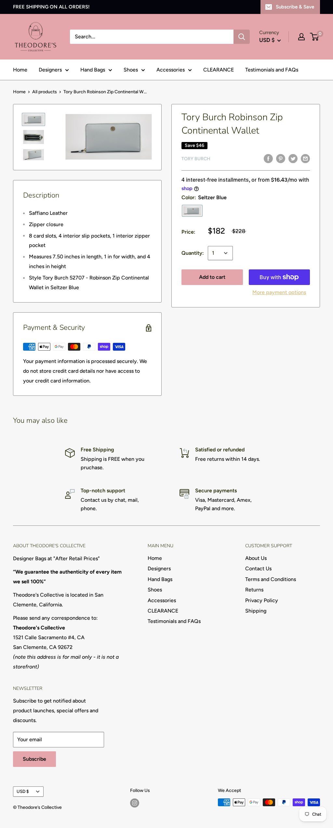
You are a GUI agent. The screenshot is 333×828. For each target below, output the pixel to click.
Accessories (170, 70)
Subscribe (34, 759)
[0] (315, 37)
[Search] (241, 37)
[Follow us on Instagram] (134, 803)
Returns (254, 590)
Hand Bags (92, 70)
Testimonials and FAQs (271, 70)
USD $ (23, 791)
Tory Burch (195, 159)
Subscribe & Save (295, 7)
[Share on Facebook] (268, 158)
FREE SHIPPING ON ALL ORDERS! (51, 7)
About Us (256, 558)
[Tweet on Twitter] (293, 158)
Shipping (255, 611)
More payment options (279, 292)
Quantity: (192, 253)
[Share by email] (305, 158)
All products (44, 92)
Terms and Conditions (270, 579)
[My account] (301, 36)
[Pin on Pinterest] (280, 158)
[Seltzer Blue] (192, 211)
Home (20, 70)
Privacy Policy (261, 600)
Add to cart (212, 277)
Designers (50, 70)
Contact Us (258, 568)
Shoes (131, 70)
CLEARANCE (218, 70)
